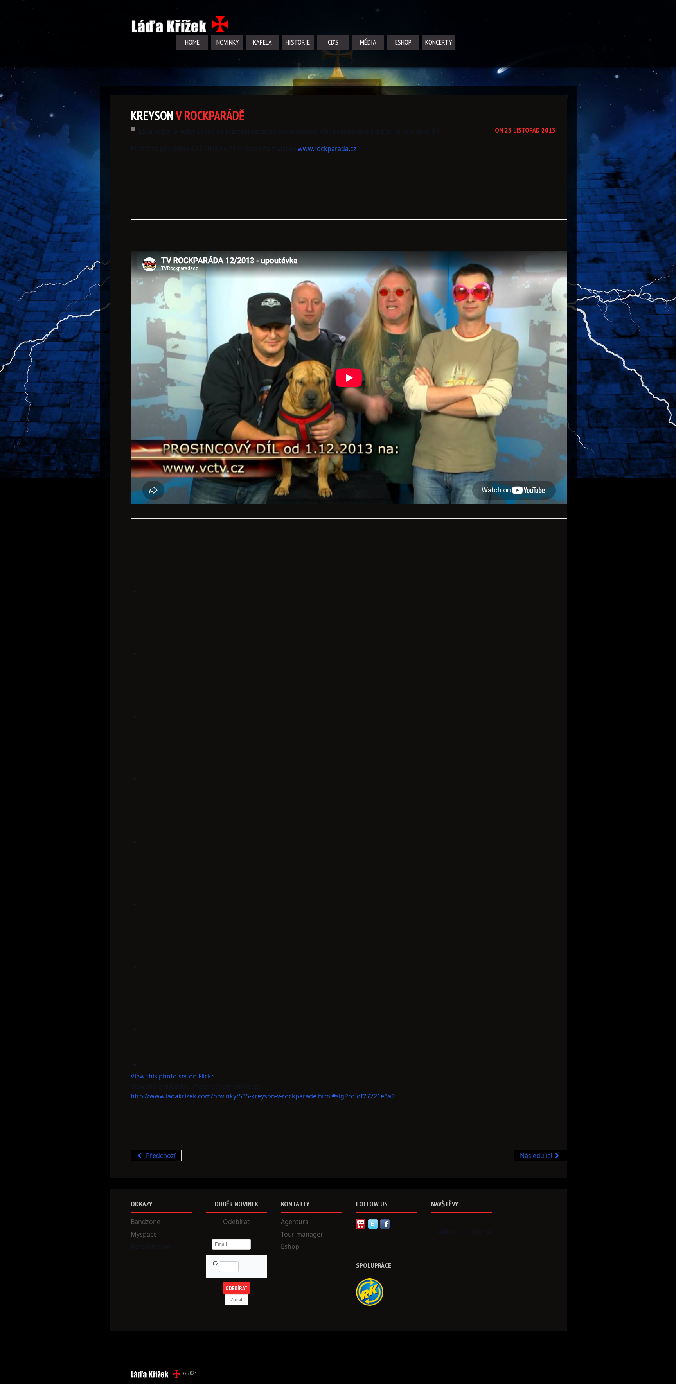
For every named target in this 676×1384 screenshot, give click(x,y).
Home (192, 42)
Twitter (373, 1224)
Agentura (295, 1221)
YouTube (360, 1224)
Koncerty (438, 42)
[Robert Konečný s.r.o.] (369, 1291)
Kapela (262, 42)
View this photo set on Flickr (172, 1076)
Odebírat (236, 1221)
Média (368, 42)
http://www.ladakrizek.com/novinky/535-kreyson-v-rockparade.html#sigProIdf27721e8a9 (263, 1096)
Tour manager (302, 1234)
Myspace (144, 1234)
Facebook (385, 1224)
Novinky (227, 42)
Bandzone (145, 1221)
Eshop (403, 42)
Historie (298, 42)
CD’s (333, 42)
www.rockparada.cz (327, 148)
